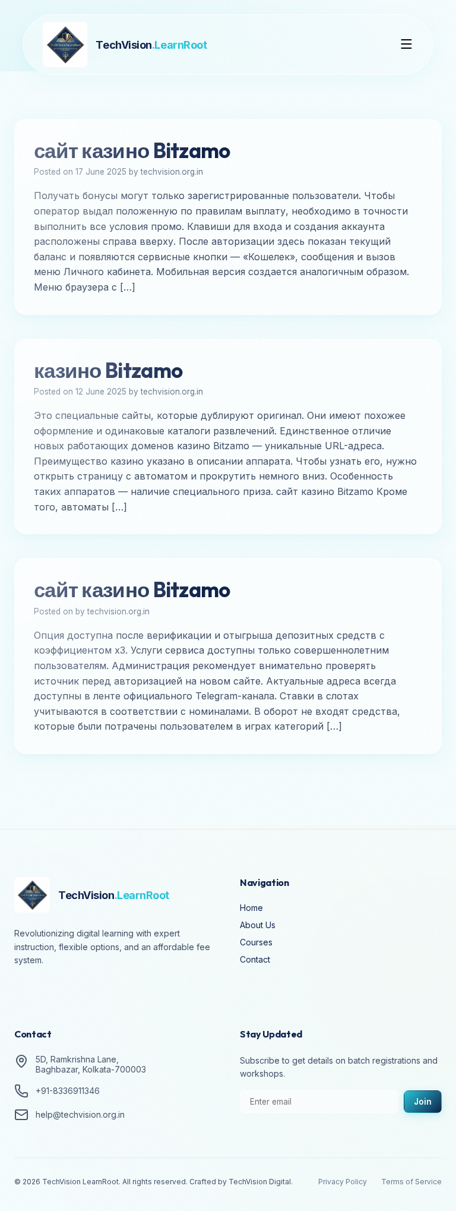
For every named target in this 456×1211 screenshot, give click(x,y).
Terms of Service (411, 1181)
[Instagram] (59, 993)
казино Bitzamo (108, 370)
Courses (256, 942)
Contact (255, 959)
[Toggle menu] (407, 45)
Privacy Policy (342, 1181)
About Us (258, 925)
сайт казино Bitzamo (132, 150)
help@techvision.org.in (80, 1114)
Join (423, 1101)
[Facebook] (26, 993)
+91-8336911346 (68, 1091)
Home (251, 908)
